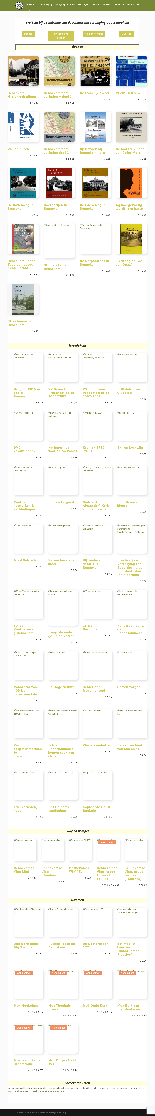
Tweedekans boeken (61, 35)
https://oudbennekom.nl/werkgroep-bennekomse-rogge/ (36, 1091)
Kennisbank (75, 5)
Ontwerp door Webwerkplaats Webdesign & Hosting (41, 1112)
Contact (116, 5)
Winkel (96, 5)
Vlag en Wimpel (94, 33)
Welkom (30, 5)
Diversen (127, 33)
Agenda (87, 5)
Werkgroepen (61, 5)
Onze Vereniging (44, 5)
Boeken (28, 33)
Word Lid (106, 5)
